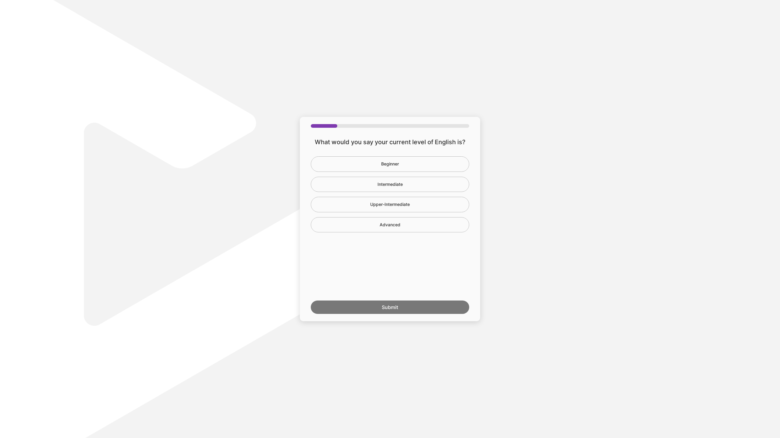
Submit (390, 307)
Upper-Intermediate (390, 204)
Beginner (390, 163)
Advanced (390, 224)
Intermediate (390, 184)
